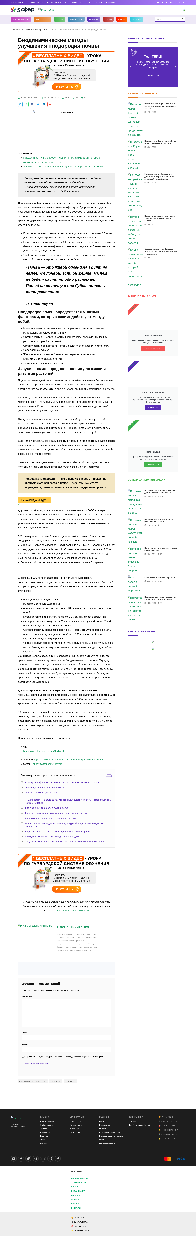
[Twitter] (166, 2)
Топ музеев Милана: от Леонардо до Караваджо (52, 836)
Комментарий (28, 997)
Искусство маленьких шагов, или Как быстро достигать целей (160, 598)
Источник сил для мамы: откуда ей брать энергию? (160, 549)
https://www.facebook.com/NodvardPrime (47, 751)
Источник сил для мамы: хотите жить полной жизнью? (159, 520)
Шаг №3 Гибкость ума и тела (41, 792)
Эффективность (43, 19)
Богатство (94, 19)
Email (25, 1045)
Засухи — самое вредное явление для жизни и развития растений (63, 166)
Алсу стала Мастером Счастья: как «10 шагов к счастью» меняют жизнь (65, 841)
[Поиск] (182, 19)
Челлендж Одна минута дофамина (44, 787)
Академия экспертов (34, 30)
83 (161, 603)
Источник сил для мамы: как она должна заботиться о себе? (159, 491)
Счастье (121, 19)
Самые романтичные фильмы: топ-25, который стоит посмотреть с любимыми (160, 251)
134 (161, 554)
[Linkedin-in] (179, 2)
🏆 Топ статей (165, 1117)
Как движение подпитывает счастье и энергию (51, 818)
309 (161, 496)
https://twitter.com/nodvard (48, 764)
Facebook (71, 910)
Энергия (59, 19)
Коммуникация (76, 19)
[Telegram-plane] (170, 2)
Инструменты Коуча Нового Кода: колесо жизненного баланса (160, 142)
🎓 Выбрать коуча (167, 1121)
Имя (24, 1033)
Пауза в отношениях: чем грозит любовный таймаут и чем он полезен (159, 218)
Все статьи (137, 19)
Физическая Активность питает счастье (46, 808)
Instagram (58, 910)
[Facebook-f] (162, 2)
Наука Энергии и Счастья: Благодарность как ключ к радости (59, 831)
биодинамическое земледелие (32, 1081)
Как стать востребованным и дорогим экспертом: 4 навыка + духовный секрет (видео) (159, 176)
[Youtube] (158, 2)
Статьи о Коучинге (21, 19)
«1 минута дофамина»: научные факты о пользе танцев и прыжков (62, 782)
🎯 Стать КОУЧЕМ (166, 1126)
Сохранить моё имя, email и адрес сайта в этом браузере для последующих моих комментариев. (64, 1057)
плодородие (70, 1081)
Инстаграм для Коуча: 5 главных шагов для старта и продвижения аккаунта (160, 105)
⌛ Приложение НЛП (168, 1134)
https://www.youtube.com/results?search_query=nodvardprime (69, 759)
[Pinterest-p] (183, 2)
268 (161, 525)
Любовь (108, 19)
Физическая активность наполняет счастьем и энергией (56, 813)
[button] (20, 104)
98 (161, 581)
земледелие (55, 1081)
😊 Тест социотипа (168, 1130)
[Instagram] (175, 2)
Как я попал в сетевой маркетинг (159, 578)
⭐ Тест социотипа (80, 1230)
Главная (16, 30)
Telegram (83, 910)
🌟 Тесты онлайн (167, 1139)
